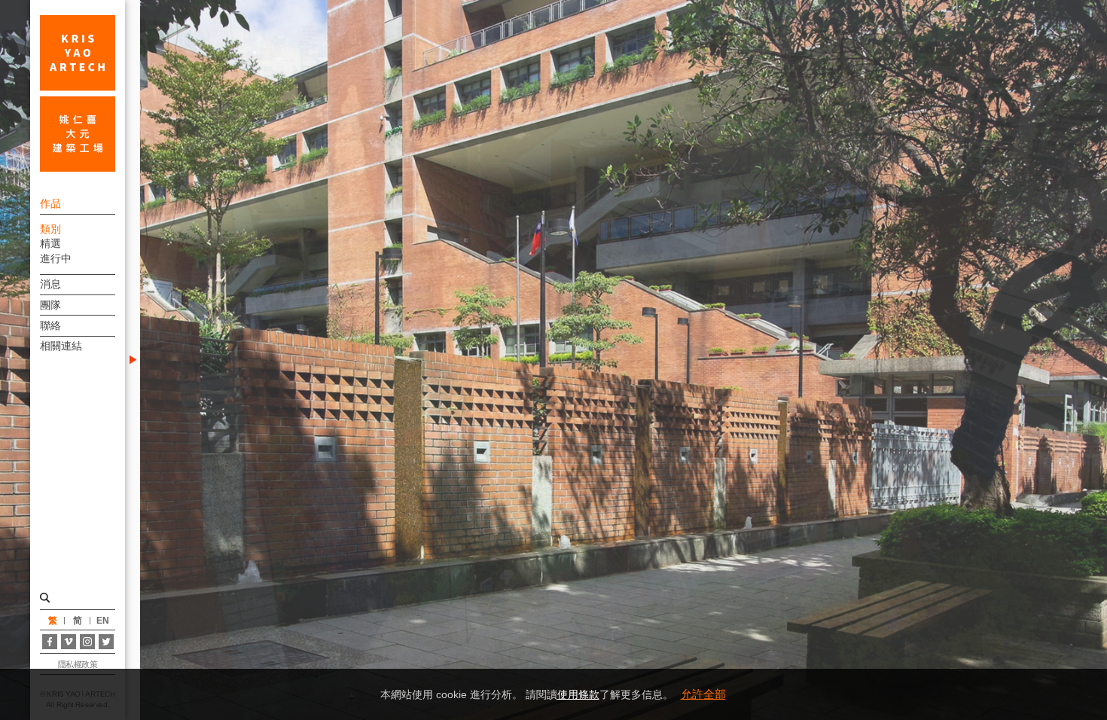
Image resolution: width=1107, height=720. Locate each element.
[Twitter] (106, 641)
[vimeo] (68, 641)
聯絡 (50, 325)
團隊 (50, 305)
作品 (50, 203)
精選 (50, 243)
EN (102, 620)
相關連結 (61, 346)
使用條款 (578, 694)
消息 (50, 284)
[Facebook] (49, 641)
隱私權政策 (78, 664)
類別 (50, 229)
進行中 (56, 258)
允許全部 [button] (703, 694)
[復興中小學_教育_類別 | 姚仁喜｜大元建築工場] (77, 93)
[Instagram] (87, 641)
